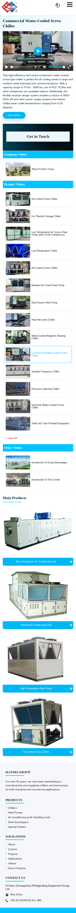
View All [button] (12, 438)
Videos (12, 863)
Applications (15, 858)
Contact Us (15, 878)
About (11, 844)
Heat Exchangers (18, 822)
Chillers (12, 807)
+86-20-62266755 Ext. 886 (26, 900)
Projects (13, 854)
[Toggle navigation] (70, 4)
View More (14, 115)
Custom (12, 849)
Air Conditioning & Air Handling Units (29, 817)
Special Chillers (17, 826)
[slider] (22, 67)
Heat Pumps (15, 812)
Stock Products (17, 868)
